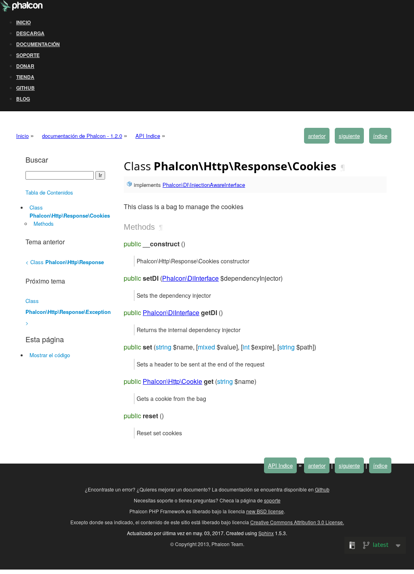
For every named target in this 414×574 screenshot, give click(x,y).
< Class (64, 262)
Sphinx (266, 533)
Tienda (25, 76)
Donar (25, 66)
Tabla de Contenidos (49, 192)
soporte (272, 500)
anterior (316, 136)
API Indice (147, 136)
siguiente (349, 136)
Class (70, 211)
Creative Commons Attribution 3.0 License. (297, 522)
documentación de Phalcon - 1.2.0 (82, 136)
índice (380, 136)
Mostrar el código (50, 355)
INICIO (23, 22)
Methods (44, 223)
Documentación (38, 44)
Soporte (28, 55)
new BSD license (265, 511)
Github (25, 87)
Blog (23, 98)
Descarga (30, 33)
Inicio (22, 136)
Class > (68, 311)
